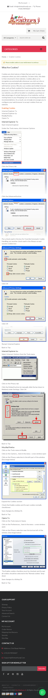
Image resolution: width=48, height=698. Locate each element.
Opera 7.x (5, 118)
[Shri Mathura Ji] (24, 20)
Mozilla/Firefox (7, 116)
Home (4, 57)
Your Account (7, 610)
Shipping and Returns (10, 632)
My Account (23, 3)
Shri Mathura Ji (20, 690)
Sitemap (5, 604)
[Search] (43, 37)
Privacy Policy (7, 607)
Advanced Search (8, 613)
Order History (7, 629)
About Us (5, 685)
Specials (5, 635)
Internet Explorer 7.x (9, 111)
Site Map (5, 638)
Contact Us (6, 616)
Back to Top (6, 347)
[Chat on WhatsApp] (42, 692)
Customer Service (29, 685)
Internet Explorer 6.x (9, 113)
